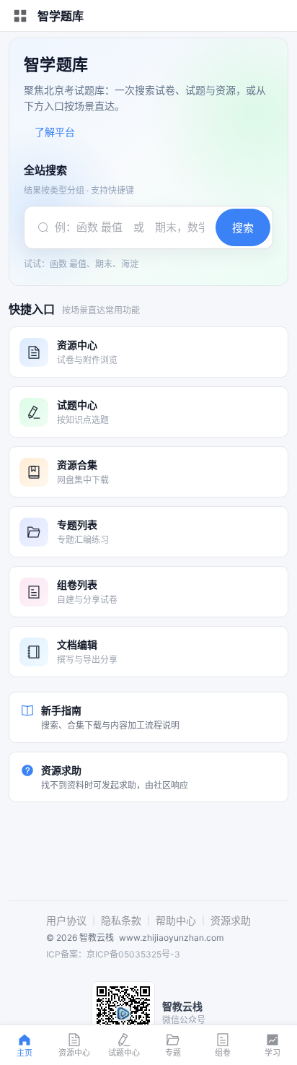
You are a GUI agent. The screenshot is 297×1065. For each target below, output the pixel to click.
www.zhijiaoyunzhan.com (171, 937)
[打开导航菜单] (20, 15)
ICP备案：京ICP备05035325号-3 (113, 954)
